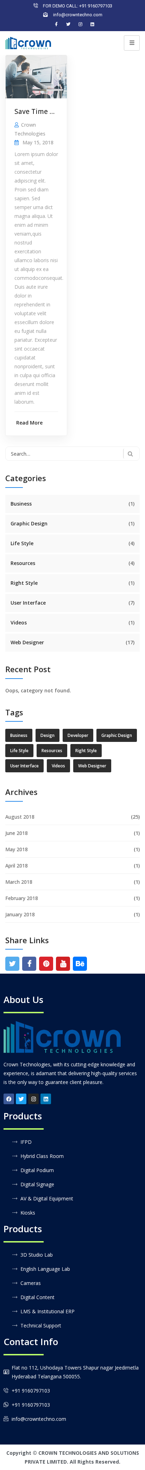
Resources (23, 563)
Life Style (22, 543)
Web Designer (27, 642)
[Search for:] (72, 453)
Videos (19, 622)
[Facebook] (56, 24)
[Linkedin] (45, 1099)
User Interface (28, 602)
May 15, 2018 (38, 142)
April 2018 (16, 865)
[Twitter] (68, 24)
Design (47, 735)
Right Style (24, 583)
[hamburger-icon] (132, 43)
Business (21, 503)
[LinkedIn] (92, 24)
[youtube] (63, 964)
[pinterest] (46, 964)
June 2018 (16, 833)
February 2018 (21, 898)
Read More (29, 422)
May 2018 (16, 849)
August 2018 (19, 816)
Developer (78, 735)
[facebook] (29, 964)
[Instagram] (80, 24)
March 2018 (18, 881)
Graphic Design (29, 523)
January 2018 (20, 914)
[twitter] (12, 964)
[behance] (80, 964)
